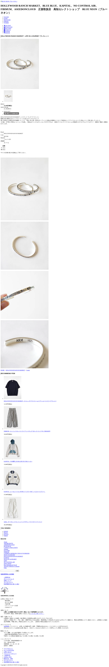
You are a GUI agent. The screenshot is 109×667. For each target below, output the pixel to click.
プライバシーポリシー (10, 653)
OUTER (6, 17)
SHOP (6, 535)
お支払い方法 (7, 657)
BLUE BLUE (7, 546)
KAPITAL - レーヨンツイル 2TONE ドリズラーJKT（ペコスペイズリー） (24, 491)
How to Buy (8, 28)
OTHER (6, 22)
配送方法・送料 (8, 658)
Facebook (7, 31)
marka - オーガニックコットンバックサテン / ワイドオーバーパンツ (23, 521)
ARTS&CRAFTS (8, 543)
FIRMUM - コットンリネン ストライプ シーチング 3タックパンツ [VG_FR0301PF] (27, 431)
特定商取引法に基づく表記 (11, 584)
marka (5, 560)
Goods (28, 370)
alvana (5, 542)
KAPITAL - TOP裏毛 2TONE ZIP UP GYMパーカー (18, 461)
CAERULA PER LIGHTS (11, 547)
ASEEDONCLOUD (9, 544)
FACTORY (7, 550)
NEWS (6, 531)
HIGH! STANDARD (9, 555)
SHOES (6, 21)
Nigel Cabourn (7, 563)
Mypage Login (8, 27)
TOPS (6, 18)
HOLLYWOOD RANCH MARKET (15, 370)
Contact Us (8, 30)
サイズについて (8, 582)
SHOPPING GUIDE (7, 574)
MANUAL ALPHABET (10, 559)
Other (5, 568)
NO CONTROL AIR (9, 562)
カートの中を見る (9, 650)
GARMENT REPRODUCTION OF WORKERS (16, 553)
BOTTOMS (7, 20)
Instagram (7, 32)
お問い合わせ (7, 652)
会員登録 (6, 626)
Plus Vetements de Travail (10, 565)
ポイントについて (9, 579)
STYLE (6, 534)
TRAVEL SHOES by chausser (11, 566)
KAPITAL (6, 557)
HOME (2, 370)
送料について (7, 580)
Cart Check (8, 25)
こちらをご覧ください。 (37, 613)
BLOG (6, 533)
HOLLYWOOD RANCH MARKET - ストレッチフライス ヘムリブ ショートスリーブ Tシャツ (30, 401)
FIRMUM (6, 552)
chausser (6, 549)
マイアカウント (8, 648)
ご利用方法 (7, 577)
